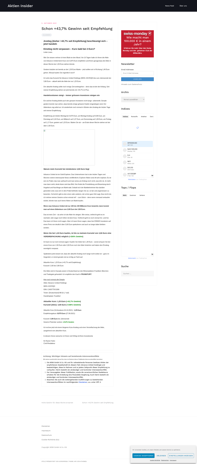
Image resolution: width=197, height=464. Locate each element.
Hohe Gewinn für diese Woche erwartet (57, 403)
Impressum (173, 460)
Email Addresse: (127, 70)
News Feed (169, 6)
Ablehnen (161, 456)
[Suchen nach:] (137, 273)
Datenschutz (165, 460)
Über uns (183, 6)
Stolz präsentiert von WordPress (55, 461)
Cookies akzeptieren (143, 456)
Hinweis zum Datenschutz (131, 84)
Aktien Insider (20, 6)
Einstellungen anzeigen (181, 456)
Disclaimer (83, 382)
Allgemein (46, 35)
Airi (75, 461)
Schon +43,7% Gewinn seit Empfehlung (97, 403)
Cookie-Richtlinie (155, 460)
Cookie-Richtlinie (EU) (50, 440)
